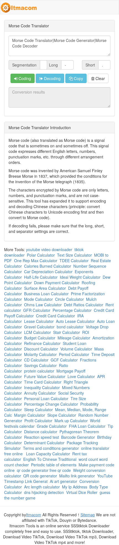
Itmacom (33, 514)
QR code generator (40, 475)
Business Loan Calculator (46, 293)
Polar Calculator (41, 255)
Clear (99, 78)
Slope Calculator (61, 415)
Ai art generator (63, 481)
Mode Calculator (38, 299)
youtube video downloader (49, 249)
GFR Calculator (36, 310)
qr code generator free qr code (44, 470)
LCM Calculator (37, 332)
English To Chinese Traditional (49, 459)
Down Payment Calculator (56, 282)
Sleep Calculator (38, 409)
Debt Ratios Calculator (83, 304)
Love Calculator (81, 376)
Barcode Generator (78, 437)
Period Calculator (74, 354)
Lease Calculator (39, 321)
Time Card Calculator (42, 382)
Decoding (52, 78)
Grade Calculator (52, 426)
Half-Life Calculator (41, 277)
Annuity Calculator (40, 393)
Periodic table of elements (53, 464)
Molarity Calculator (40, 354)
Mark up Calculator (71, 420)
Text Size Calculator (74, 255)
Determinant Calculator (44, 442)
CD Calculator (36, 360)
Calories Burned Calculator (47, 266)
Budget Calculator (39, 338)
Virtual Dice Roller (81, 492)
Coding (24, 78)
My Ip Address (74, 487)
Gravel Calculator (39, 326)
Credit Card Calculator (55, 315)
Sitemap (88, 514)
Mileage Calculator (74, 338)
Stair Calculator (66, 332)
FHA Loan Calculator (87, 426)
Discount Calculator (41, 349)
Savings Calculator (40, 365)
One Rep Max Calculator (35, 260)
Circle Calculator (69, 299)
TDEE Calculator (74, 260)
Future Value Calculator (44, 376)
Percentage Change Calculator (51, 404)
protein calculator (39, 371)
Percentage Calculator (72, 310)
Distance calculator (40, 431)
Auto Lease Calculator (75, 321)
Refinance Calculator (42, 343)
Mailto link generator (77, 475)
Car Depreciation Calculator (48, 271)
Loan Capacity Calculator (48, 453)
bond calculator (70, 326)
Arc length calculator (42, 487)
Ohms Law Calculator (43, 304)
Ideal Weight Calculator (80, 277)
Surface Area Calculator (45, 288)
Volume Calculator (76, 349)
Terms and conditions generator (51, 448)
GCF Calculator (64, 360)
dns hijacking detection (44, 492)
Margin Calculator (29, 415)
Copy (78, 78)
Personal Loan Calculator (46, 398)
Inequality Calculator (42, 387)
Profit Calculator (38, 420)
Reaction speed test (41, 437)
